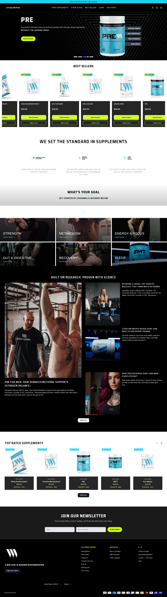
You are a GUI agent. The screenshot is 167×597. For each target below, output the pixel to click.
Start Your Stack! (92, 1)
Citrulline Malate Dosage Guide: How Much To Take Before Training (139, 330)
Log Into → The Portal (145, 558)
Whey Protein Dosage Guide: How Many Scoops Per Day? (140, 375)
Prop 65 (83, 564)
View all (83, 420)
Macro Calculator (115, 551)
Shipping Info (85, 567)
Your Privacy (85, 570)
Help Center (85, 554)
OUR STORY (111, 8)
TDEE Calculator (115, 558)
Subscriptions (85, 551)
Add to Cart (31, 123)
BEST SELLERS (90, 8)
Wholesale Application (145, 554)
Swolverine (12, 592)
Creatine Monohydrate (51, 482)
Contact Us (84, 558)
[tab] (76, 56)
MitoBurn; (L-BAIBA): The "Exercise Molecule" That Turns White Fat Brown (141, 285)
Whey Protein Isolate (19, 482)
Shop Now (28, 39)
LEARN (101, 8)
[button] (161, 8)
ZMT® (115, 482)
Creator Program (143, 551)
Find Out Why (12, 571)
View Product (30, 117)
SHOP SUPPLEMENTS (60, 8)
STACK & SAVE (77, 8)
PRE (83, 482)
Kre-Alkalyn (147, 482)
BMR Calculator (114, 554)
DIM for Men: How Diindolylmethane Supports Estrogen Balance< (36, 384)
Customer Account (87, 561)
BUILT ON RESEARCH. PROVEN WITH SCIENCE (83, 277)
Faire (140, 561)
